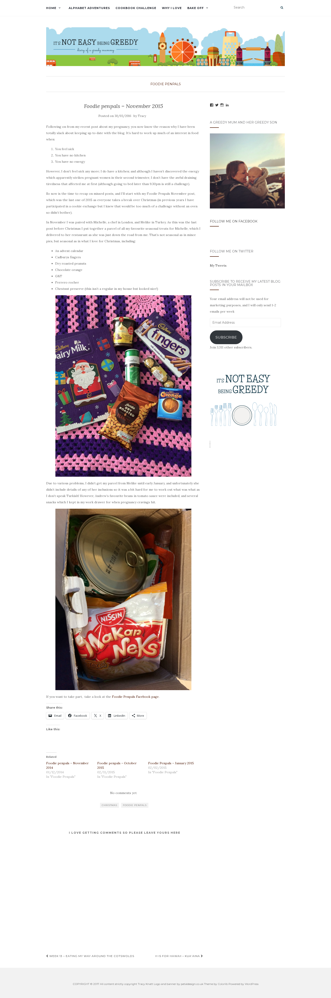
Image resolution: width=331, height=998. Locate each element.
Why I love (172, 8)
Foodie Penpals (165, 84)
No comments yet (123, 793)
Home (51, 8)
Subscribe (226, 337)
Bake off (195, 8)
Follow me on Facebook (233, 221)
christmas (109, 805)
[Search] (282, 7)
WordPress (251, 984)
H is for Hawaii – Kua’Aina (178, 956)
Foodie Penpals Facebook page (135, 697)
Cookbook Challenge (136, 8)
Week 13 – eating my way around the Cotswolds (91, 956)
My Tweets (218, 265)
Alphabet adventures (89, 8)
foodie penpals (135, 805)
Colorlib (223, 984)
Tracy (142, 116)
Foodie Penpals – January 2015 (171, 763)
